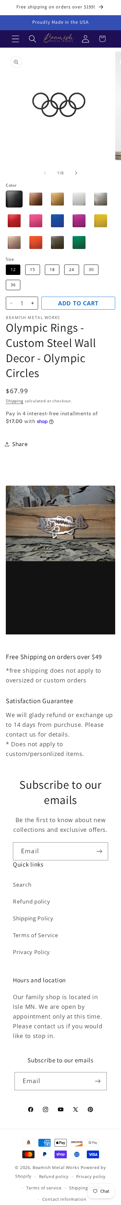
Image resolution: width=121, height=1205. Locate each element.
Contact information (64, 1199)
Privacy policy (91, 1176)
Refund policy (31, 901)
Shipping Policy (33, 918)
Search (22, 884)
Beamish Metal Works (56, 1167)
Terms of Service (35, 935)
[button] (15, 38)
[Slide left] (45, 173)
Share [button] (20, 444)
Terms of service (43, 1188)
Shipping (15, 401)
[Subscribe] (99, 851)
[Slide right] (76, 173)
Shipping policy (85, 1188)
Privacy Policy (31, 952)
